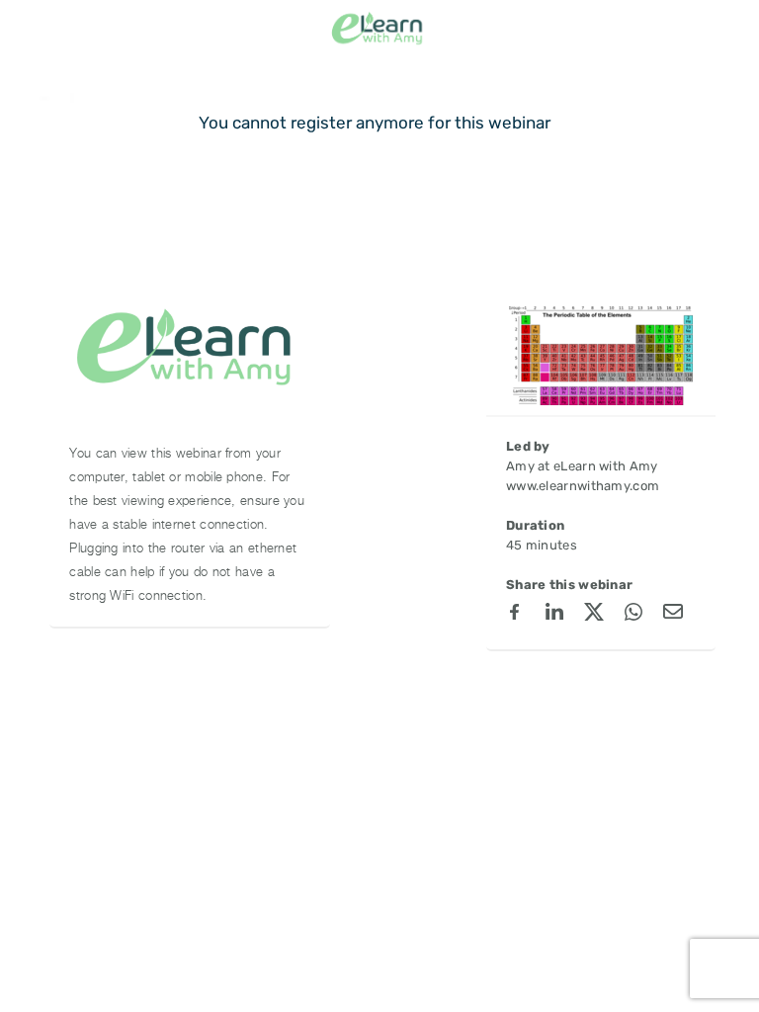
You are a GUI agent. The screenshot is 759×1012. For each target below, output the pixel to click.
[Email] (673, 615)
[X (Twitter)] (594, 615)
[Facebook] (515, 615)
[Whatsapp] (633, 615)
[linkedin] (554, 615)
